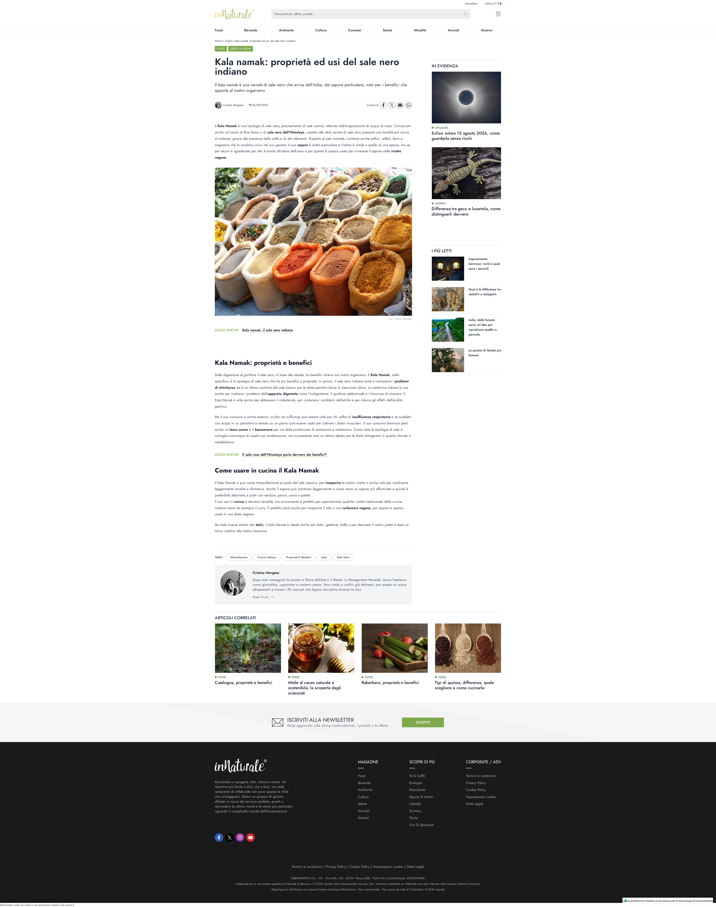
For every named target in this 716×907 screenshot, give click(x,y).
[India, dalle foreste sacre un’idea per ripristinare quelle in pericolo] (448, 329)
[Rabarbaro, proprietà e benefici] (395, 648)
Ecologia (415, 782)
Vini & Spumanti (421, 824)
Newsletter (471, 3)
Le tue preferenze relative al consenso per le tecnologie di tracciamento (667, 900)
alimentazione (238, 557)
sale (324, 557)
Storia (413, 817)
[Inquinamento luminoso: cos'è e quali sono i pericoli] (448, 268)
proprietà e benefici (298, 557)
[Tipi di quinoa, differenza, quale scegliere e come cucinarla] (468, 648)
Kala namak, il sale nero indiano (267, 330)
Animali (453, 30)
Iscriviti (423, 722)
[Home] (235, 14)
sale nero (343, 557)
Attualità (420, 30)
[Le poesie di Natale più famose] (448, 360)
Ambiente (286, 30)
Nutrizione (417, 789)
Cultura (320, 30)
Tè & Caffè (417, 775)
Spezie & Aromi (240, 49)
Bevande (250, 30)
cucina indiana (266, 557)
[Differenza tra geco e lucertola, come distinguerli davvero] (466, 173)
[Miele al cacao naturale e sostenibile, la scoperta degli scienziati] (321, 648)
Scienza (415, 810)
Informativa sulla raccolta (15, 904)
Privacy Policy (476, 782)
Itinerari (487, 30)
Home (218, 41)
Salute (387, 30)
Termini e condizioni (481, 775)
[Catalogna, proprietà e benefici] (248, 648)
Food (219, 30)
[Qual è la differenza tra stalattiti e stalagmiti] (448, 299)
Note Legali (474, 803)
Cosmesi (354, 30)
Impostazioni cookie (481, 796)
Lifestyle (415, 803)
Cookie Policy (476, 789)
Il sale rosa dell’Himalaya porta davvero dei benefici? (284, 454)
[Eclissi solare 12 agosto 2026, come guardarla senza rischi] (466, 97)
